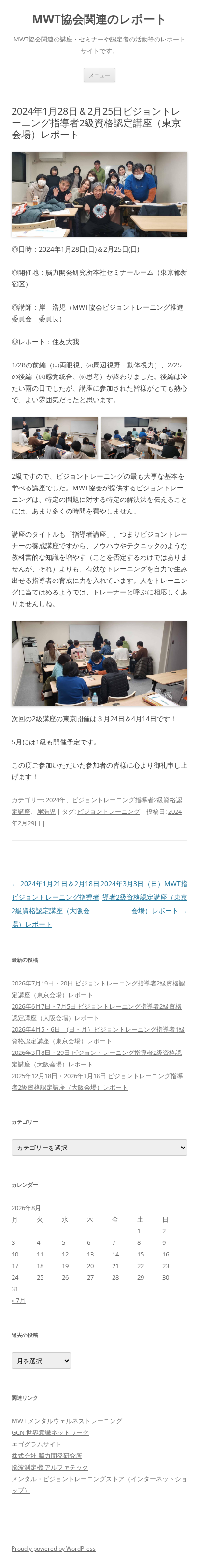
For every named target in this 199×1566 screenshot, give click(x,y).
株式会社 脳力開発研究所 (47, 1455)
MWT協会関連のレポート (99, 19)
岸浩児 (46, 811)
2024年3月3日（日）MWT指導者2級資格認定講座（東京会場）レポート (143, 897)
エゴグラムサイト (37, 1444)
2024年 (56, 800)
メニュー (99, 75)
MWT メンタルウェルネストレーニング (67, 1421)
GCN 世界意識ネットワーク (50, 1432)
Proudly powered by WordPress (54, 1548)
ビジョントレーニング (108, 811)
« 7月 (19, 1300)
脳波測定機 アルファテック (50, 1467)
